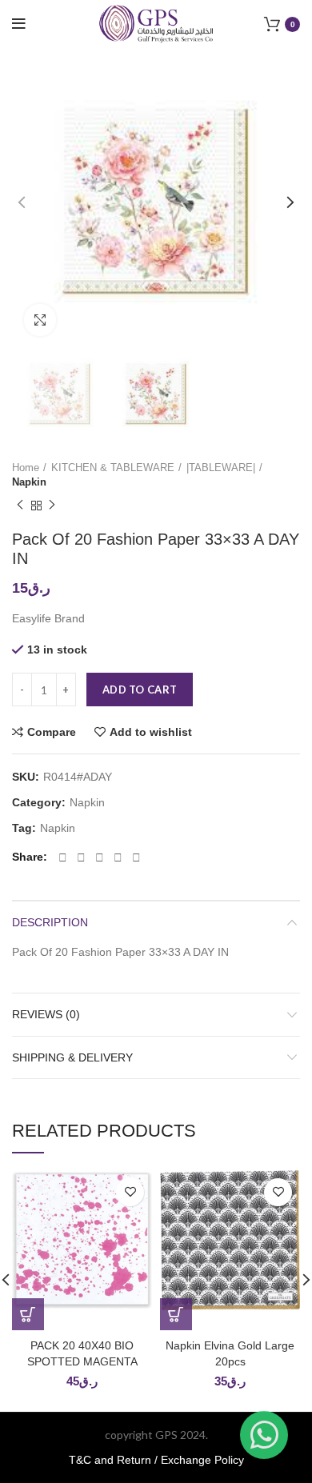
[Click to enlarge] (40, 320)
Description (50, 922)
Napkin (29, 482)
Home (25, 468)
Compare (51, 732)
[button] (28, 1314)
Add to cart (139, 689)
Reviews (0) (46, 1014)
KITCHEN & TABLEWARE (112, 468)
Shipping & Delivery (72, 1057)
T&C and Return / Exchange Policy (156, 1459)
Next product (52, 506)
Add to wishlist (151, 732)
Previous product (20, 506)
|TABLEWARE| (220, 468)
